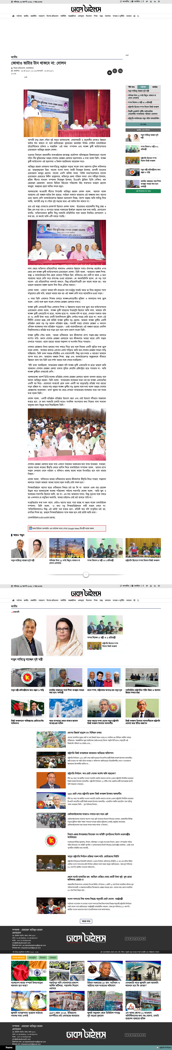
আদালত (108, 16)
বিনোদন (89, 16)
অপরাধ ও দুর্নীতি (118, 16)
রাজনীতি (34, 16)
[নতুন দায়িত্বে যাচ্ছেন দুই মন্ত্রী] (133, 138)
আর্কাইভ (137, 1)
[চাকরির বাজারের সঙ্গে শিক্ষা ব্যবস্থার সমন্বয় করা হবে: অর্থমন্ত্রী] (133, 184)
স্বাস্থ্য (101, 16)
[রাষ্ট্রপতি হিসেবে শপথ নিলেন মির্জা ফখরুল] (133, 161)
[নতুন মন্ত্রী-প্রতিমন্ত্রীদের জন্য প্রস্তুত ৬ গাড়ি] (133, 172)
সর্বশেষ (19, 16)
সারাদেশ (42, 16)
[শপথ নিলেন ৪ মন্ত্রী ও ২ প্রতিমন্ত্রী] (133, 149)
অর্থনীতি (63, 16)
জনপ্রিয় (154, 87)
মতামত (129, 16)
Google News (73, 528)
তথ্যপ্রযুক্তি (32, 957)
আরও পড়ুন (18, 535)
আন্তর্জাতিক (72, 16)
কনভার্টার (126, 1)
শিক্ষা (95, 16)
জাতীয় (26, 16)
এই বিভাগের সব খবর (143, 191)
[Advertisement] (86, 36)
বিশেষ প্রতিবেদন (52, 16)
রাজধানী (16, 612)
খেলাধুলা (81, 16)
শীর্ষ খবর (131, 87)
